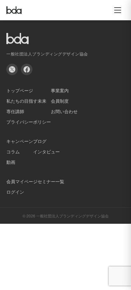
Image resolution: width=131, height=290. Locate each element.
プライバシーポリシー (28, 122)
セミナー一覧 (51, 181)
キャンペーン (19, 141)
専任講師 (15, 111)
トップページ (19, 90)
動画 (10, 162)
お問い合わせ (64, 111)
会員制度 (60, 101)
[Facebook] (26, 69)
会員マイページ (22, 181)
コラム (13, 151)
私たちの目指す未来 (26, 101)
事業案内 (60, 90)
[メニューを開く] (118, 10)
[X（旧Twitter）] (12, 69)
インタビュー (46, 151)
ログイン (15, 192)
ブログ (39, 141)
